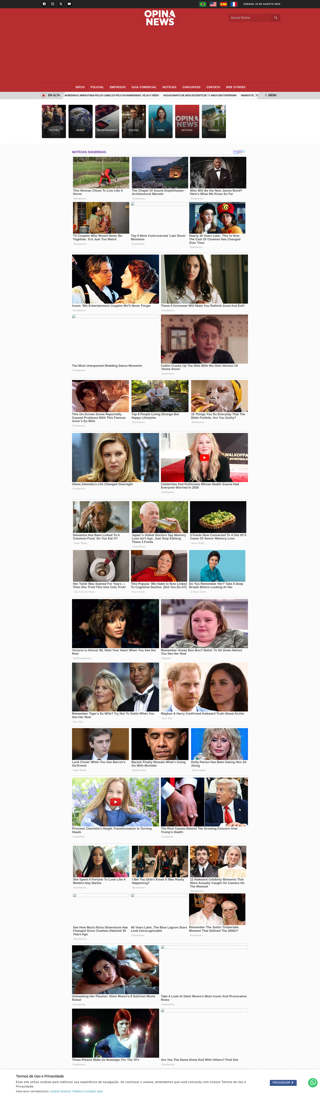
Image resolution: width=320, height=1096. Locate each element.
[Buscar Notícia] (275, 18)
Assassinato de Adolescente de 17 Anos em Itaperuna (178, 95)
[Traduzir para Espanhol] (223, 4)
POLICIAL (99, 87)
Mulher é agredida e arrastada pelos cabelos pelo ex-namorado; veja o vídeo (82, 95)
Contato (214, 87)
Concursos (193, 87)
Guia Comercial (146, 87)
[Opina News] (160, 17)
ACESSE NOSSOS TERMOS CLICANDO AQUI (76, 1091)
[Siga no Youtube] (69, 4)
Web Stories (236, 87)
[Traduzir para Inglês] (213, 4)
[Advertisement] (160, 55)
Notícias (171, 87)
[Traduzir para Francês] (234, 4)
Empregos (119, 87)
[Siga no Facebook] (44, 4)
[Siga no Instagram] (53, 4)
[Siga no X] (61, 4)
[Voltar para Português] (203, 4)
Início (82, 87)
